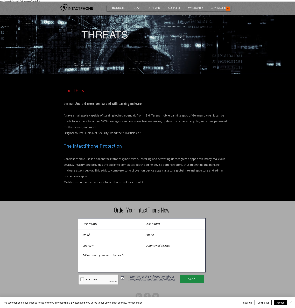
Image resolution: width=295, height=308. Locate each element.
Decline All (263, 302)
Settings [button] (247, 302)
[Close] (291, 302)
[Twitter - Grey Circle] (155, 296)
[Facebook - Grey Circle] (147, 296)
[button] (118, 8)
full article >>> (132, 133)
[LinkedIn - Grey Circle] (139, 296)
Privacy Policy (135, 302)
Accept (280, 302)
